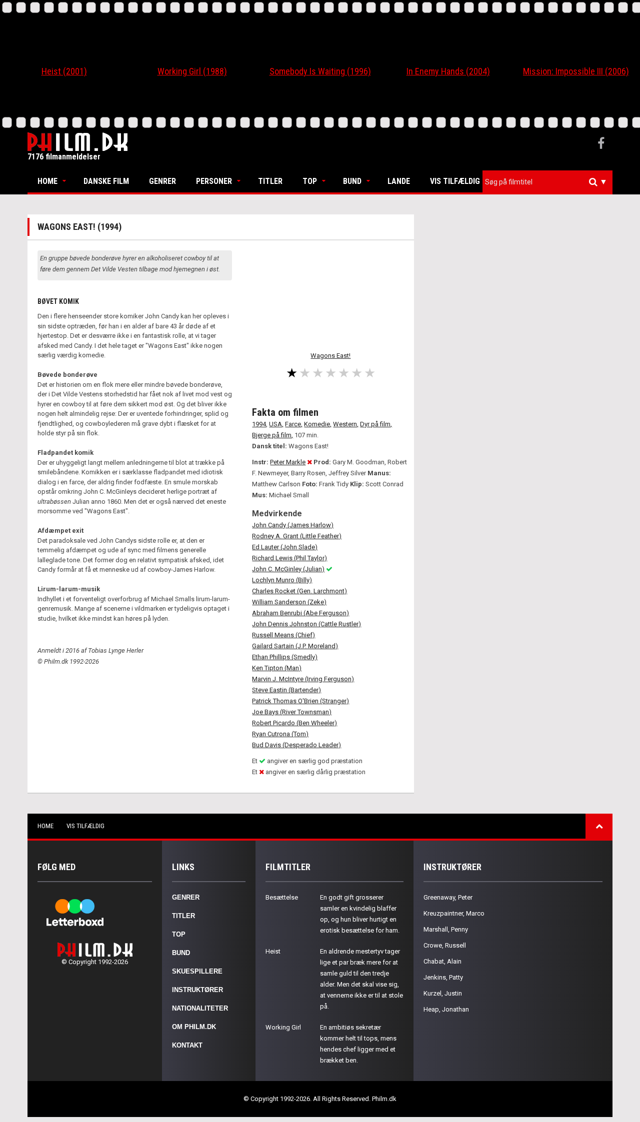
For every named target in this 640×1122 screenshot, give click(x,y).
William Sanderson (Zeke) (289, 602)
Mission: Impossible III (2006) (576, 71)
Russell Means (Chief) (283, 635)
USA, (276, 424)
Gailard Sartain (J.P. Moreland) (295, 646)
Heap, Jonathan (446, 1009)
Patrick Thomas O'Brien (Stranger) (300, 701)
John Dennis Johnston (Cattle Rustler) (306, 624)
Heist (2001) (64, 71)
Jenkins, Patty (443, 977)
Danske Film (106, 181)
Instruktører (197, 990)
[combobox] (547, 182)
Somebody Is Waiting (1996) (320, 71)
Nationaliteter (200, 1008)
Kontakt (187, 1045)
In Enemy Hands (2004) (448, 71)
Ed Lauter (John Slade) (285, 547)
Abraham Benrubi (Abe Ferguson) (300, 613)
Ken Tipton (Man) (277, 668)
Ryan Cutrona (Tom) (280, 734)
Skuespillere (197, 971)
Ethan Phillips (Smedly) (285, 657)
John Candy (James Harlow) (293, 525)
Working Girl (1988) (192, 71)
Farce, (293, 424)
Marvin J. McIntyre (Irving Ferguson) (303, 679)
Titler (270, 181)
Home (48, 181)
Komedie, (318, 424)
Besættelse (282, 897)
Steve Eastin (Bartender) (286, 690)
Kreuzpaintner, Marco (454, 913)
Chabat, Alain (443, 961)
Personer (214, 181)
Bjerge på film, (272, 435)
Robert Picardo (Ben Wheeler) (294, 723)
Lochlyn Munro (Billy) (282, 580)
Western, (345, 424)
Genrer (162, 181)
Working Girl (283, 1027)
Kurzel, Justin (443, 993)
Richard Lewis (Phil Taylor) (289, 558)
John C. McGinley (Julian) (288, 569)
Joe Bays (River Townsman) (292, 712)
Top (309, 181)
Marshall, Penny (446, 929)
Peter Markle (288, 462)
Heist (273, 951)
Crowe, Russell (445, 945)
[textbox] (550, 182)
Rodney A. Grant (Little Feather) (297, 536)
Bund (352, 181)
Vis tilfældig (455, 181)
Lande (399, 181)
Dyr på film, (376, 424)
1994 (259, 424)
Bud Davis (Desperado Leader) (296, 745)
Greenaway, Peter (448, 897)
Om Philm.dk (194, 1027)
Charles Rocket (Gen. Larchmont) (299, 591)
